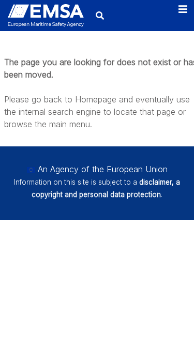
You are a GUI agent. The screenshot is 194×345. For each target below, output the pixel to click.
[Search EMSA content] (99, 15)
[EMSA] (46, 15)
